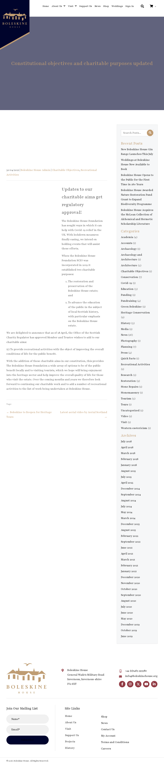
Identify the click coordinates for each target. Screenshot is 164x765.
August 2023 (128, 530)
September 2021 (130, 542)
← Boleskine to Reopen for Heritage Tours (29, 415)
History (126, 323)
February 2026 (129, 459)
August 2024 (128, 500)
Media (125, 329)
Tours (124, 404)
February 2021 (129, 565)
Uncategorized (130, 410)
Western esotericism (134, 428)
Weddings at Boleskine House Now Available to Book (135, 164)
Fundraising (129, 301)
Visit (124, 422)
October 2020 (129, 589)
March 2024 (128, 518)
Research (126, 375)
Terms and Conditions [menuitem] (115, 742)
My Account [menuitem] (108, 736)
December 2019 (130, 624)
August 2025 (128, 471)
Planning (126, 347)
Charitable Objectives (65, 170)
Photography (129, 341)
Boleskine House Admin (35, 170)
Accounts (126, 243)
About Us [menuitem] (70, 722)
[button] (122, 684)
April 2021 (127, 553)
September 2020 (131, 595)
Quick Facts (128, 358)
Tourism (126, 398)
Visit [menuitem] (68, 729)
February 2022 (129, 536)
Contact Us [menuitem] (108, 729)
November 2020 (130, 583)
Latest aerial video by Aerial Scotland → (83, 415)
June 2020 (127, 612)
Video (124, 416)
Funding (126, 295)
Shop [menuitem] (104, 716)
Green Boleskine (131, 306)
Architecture (129, 265)
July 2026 (126, 441)
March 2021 (128, 559)
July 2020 (126, 607)
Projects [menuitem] (70, 741)
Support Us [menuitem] (72, 735)
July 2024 (126, 506)
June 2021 (126, 547)
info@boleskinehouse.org (141, 676)
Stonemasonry (130, 392)
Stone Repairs (129, 387)
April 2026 (127, 447)
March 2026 (128, 453)
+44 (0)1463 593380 (136, 671)
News (124, 335)
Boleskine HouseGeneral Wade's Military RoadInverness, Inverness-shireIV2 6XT (85, 677)
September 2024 (131, 494)
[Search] (150, 133)
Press (124, 352)
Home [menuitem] (68, 716)
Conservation (129, 277)
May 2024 (126, 512)
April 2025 (127, 482)
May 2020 (126, 618)
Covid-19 (126, 283)
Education (127, 289)
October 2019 (129, 630)
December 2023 (130, 524)
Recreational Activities (135, 364)
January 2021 (129, 571)
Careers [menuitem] (106, 748)
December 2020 (130, 577)
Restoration (128, 381)
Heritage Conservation (135, 312)
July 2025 (126, 477)
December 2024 (130, 488)
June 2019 (127, 636)
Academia (127, 237)
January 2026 (129, 465)
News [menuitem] (104, 723)
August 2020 (128, 601)
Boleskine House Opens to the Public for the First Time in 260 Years (137, 179)
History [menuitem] (70, 748)
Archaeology (129, 249)
